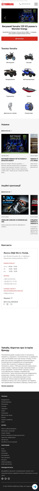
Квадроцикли (10, 79)
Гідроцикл (4, 408)
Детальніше (19, 38)
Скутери (29, 62)
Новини (3, 451)
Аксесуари (4, 453)
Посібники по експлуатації (9, 442)
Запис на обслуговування (8, 428)
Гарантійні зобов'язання (8, 437)
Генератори (29, 113)
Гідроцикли (10, 96)
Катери (3, 417)
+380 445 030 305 (25, 4)
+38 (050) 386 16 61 (10, 284)
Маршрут (7, 298)
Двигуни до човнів (10, 113)
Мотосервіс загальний (8, 431)
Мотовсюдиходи (28, 79)
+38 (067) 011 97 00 (10, 281)
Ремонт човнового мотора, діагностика (12, 435)
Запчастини (4, 439)
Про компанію (5, 457)
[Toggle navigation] (36, 4)
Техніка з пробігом (6, 419)
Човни (29, 96)
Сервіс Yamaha (5, 433)
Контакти (4, 459)
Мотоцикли (10, 62)
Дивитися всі (5, 131)
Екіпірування (5, 455)
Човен (3, 410)
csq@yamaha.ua (9, 293)
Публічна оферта (6, 462)
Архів (3, 422)
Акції (2, 448)
